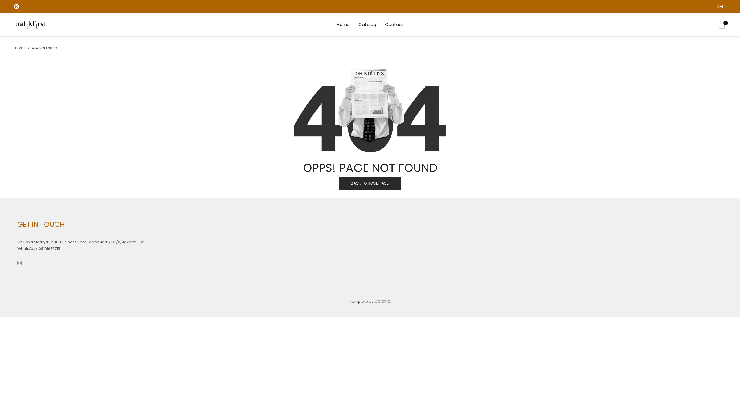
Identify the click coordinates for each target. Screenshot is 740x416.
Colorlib (382, 301)
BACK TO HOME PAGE (370, 183)
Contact (394, 24)
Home (343, 24)
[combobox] (723, 7)
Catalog (367, 24)
